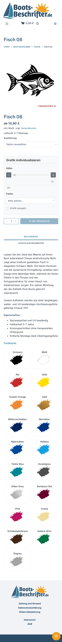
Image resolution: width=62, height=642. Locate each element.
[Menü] (7, 23)
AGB (30, 624)
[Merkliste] (37, 23)
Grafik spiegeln (18, 208)
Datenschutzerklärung (29, 607)
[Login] (55, 24)
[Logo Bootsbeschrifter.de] (27, 10)
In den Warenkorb (39, 221)
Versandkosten (28, 128)
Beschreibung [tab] (31, 236)
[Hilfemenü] (56, 636)
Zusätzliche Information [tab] (31, 243)
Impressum (30, 619)
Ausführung (10, 138)
